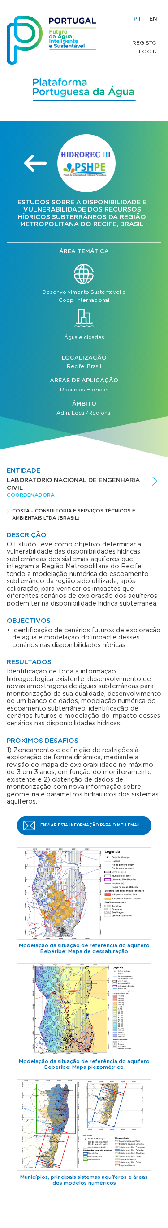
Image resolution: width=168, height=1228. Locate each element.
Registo (144, 43)
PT (138, 19)
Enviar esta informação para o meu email (90, 825)
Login (148, 51)
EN (153, 19)
